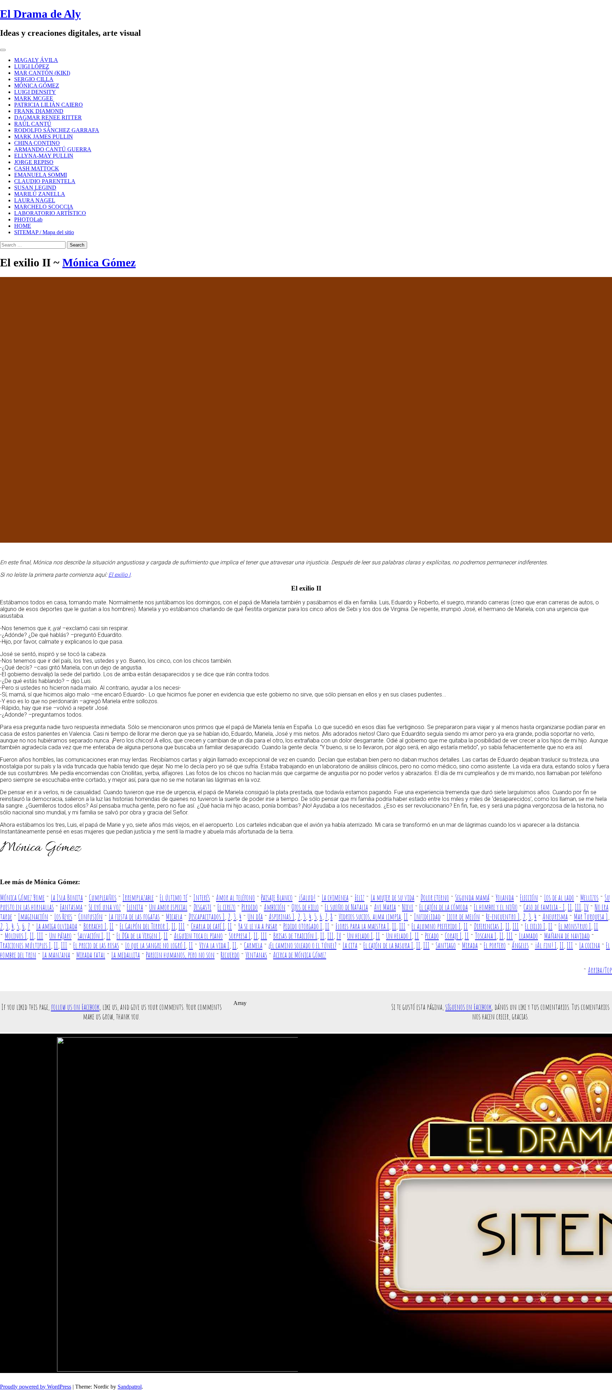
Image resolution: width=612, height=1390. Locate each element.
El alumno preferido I (436, 926)
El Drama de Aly (40, 13)
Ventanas (256, 955)
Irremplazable (138, 897)
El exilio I (119, 574)
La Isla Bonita (67, 897)
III (578, 907)
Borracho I (95, 926)
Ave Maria (385, 907)
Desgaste (202, 907)
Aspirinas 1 (282, 916)
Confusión (90, 916)
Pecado (432, 935)
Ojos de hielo (305, 907)
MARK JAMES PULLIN (43, 137)
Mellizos (589, 897)
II (570, 907)
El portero (495, 945)
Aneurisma (555, 916)
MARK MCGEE (33, 98)
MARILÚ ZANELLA (39, 194)
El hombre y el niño (495, 907)
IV (586, 907)
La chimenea (335, 897)
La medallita (125, 955)
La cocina (589, 945)
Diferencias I (488, 926)
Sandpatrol (130, 1387)
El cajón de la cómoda (443, 907)
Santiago (446, 945)
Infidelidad (427, 916)
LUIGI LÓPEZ (31, 66)
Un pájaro (60, 935)
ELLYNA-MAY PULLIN (43, 156)
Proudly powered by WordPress (35, 1387)
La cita (349, 945)
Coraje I (453, 935)
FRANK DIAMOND (38, 111)
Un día (255, 916)
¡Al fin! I (546, 945)
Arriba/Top (600, 970)
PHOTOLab (28, 219)
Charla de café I (208, 926)
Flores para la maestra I (362, 926)
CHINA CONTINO (37, 143)
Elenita (135, 907)
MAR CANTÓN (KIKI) (42, 73)
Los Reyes (63, 916)
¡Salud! (307, 897)
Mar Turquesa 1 (591, 916)
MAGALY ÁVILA (36, 60)
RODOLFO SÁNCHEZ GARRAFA (56, 130)
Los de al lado (559, 897)
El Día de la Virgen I (139, 935)
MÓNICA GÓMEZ (36, 86)
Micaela (174, 916)
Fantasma (71, 907)
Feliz (359, 897)
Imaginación (33, 916)
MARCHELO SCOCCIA (43, 207)
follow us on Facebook (75, 1007)
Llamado (528, 935)
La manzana (56, 955)
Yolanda (504, 897)
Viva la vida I (214, 945)
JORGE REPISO (33, 162)
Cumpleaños (103, 897)
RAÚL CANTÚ (32, 124)
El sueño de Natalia (346, 907)
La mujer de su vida (392, 897)
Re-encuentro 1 (503, 916)
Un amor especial (168, 907)
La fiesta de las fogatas (134, 916)
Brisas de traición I (295, 935)
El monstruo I (575, 926)
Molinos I (16, 935)
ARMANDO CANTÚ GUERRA (52, 149)
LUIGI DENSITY (35, 92)
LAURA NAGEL (34, 200)
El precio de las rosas (96, 945)
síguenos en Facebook (468, 1007)
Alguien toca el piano (198, 935)
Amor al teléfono (235, 897)
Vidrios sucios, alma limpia (370, 916)
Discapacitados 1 (206, 916)
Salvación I (90, 935)
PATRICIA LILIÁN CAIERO (48, 105)
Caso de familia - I (544, 907)
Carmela (253, 945)
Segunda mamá (472, 897)
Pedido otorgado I (302, 926)
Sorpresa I (240, 935)
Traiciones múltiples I (25, 945)
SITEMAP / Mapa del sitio (44, 232)
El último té (173, 897)
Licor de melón (463, 916)
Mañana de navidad (567, 935)
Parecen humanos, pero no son (180, 955)
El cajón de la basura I (388, 945)
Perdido (250, 907)
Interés (201, 897)
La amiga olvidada (56, 926)
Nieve (407, 907)
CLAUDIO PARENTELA (44, 181)
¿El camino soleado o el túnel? (302, 945)
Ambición (274, 907)
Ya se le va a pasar (257, 926)
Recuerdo (230, 955)
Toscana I (486, 935)
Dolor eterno (434, 897)
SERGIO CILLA (33, 79)
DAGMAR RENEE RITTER (48, 117)
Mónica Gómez (99, 262)
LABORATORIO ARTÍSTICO (50, 213)
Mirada (470, 945)
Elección (529, 897)
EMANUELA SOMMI (40, 175)
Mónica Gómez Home (22, 897)
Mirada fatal (90, 955)
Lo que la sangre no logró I (155, 945)
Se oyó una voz (105, 907)
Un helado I (360, 935)
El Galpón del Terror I (144, 926)
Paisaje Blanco (277, 897)
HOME (22, 226)
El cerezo (226, 907)
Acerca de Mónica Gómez (299, 955)
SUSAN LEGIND (35, 188)
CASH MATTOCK (36, 168)
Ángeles (520, 945)
